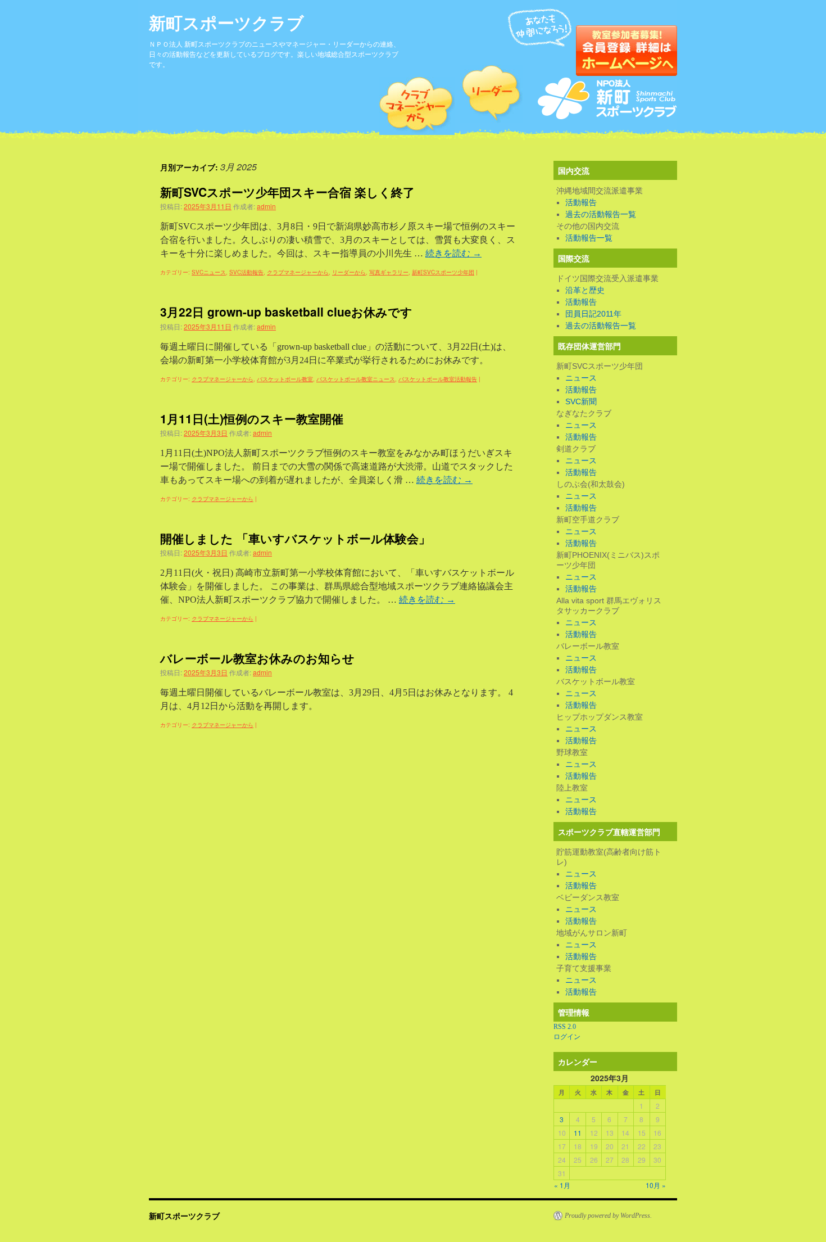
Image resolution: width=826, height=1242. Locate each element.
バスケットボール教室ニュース (355, 379)
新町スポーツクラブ (226, 22)
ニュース (581, 377)
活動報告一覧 (588, 237)
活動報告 (581, 202)
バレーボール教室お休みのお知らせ (257, 657)
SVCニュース (209, 272)
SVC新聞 (581, 401)
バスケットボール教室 (285, 379)
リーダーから (349, 272)
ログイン (566, 1037)
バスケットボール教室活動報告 (437, 379)
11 (578, 1132)
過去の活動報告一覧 (600, 214)
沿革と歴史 (585, 290)
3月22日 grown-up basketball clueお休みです (286, 311)
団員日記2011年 (593, 313)
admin (266, 206)
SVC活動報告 (246, 272)
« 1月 (562, 1185)
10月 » (656, 1185)
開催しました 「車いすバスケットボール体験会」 (295, 538)
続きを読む (453, 253)
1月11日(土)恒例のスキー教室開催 (251, 418)
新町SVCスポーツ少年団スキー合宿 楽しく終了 (287, 191)
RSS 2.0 (564, 1027)
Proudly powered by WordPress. (608, 1216)
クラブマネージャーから (298, 272)
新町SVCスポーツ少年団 (443, 272)
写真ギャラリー (389, 272)
